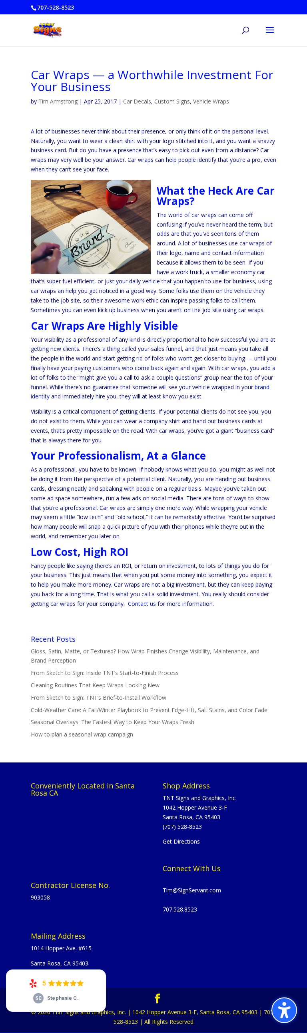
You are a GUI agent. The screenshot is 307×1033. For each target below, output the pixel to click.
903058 (40, 897)
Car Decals (137, 101)
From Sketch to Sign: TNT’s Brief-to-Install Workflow (98, 697)
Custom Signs (172, 101)
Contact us (142, 603)
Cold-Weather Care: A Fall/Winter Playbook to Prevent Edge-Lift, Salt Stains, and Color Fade (149, 710)
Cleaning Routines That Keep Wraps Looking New (95, 685)
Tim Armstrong (58, 101)
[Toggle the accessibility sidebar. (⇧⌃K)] (284, 1010)
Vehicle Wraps (211, 101)
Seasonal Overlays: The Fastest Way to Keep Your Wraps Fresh (112, 722)
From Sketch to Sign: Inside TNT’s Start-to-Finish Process (105, 673)
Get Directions (181, 841)
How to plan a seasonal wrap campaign (82, 734)
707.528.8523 (180, 909)
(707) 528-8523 (182, 826)
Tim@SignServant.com (192, 890)
